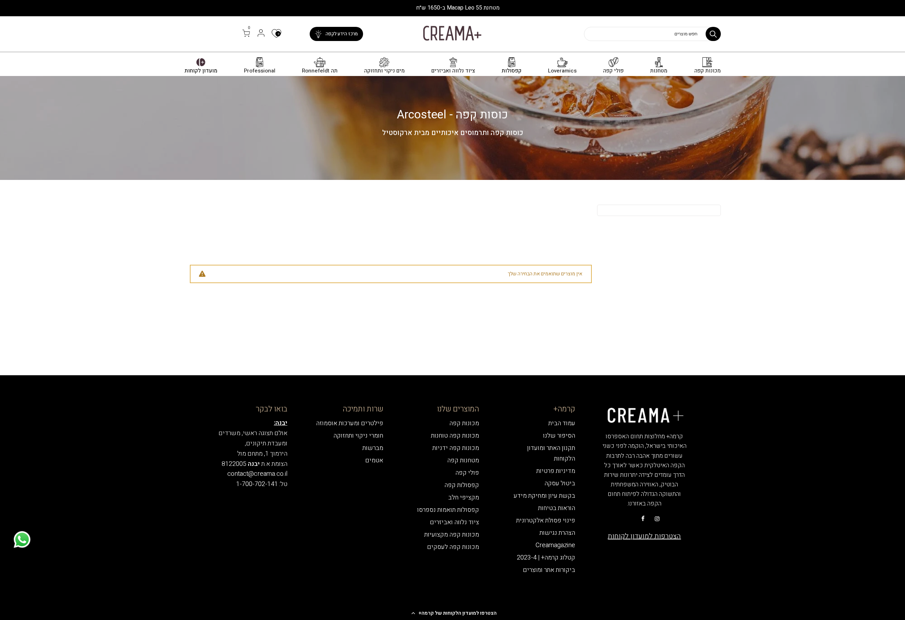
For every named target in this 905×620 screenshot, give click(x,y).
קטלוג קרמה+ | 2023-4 (546, 557)
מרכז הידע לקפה (342, 33)
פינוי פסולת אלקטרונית (545, 520)
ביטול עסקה (559, 483)
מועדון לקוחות (201, 71)
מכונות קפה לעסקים (453, 547)
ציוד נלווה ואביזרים (453, 71)
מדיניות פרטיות (555, 471)
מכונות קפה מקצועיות (451, 534)
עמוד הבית (561, 423)
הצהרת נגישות (557, 533)
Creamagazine (555, 545)
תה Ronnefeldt (320, 71)
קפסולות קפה (461, 485)
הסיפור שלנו (559, 435)
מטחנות (658, 71)
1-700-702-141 (257, 484)
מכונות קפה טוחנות (455, 435)
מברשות (372, 448)
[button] (452, 613)
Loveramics (562, 71)
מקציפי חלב (463, 497)
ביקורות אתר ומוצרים (549, 570)
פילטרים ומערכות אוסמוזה (349, 423)
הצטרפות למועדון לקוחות (644, 536)
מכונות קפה (707, 71)
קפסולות (511, 71)
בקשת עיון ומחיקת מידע (544, 496)
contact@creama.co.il (257, 474)
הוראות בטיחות (556, 508)
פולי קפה (613, 71)
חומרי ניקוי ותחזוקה (358, 435)
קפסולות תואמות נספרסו (448, 510)
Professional (259, 71)
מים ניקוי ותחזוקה (384, 71)
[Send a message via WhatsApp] (22, 539)
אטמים (374, 460)
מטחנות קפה (463, 460)
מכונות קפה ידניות (455, 448)
